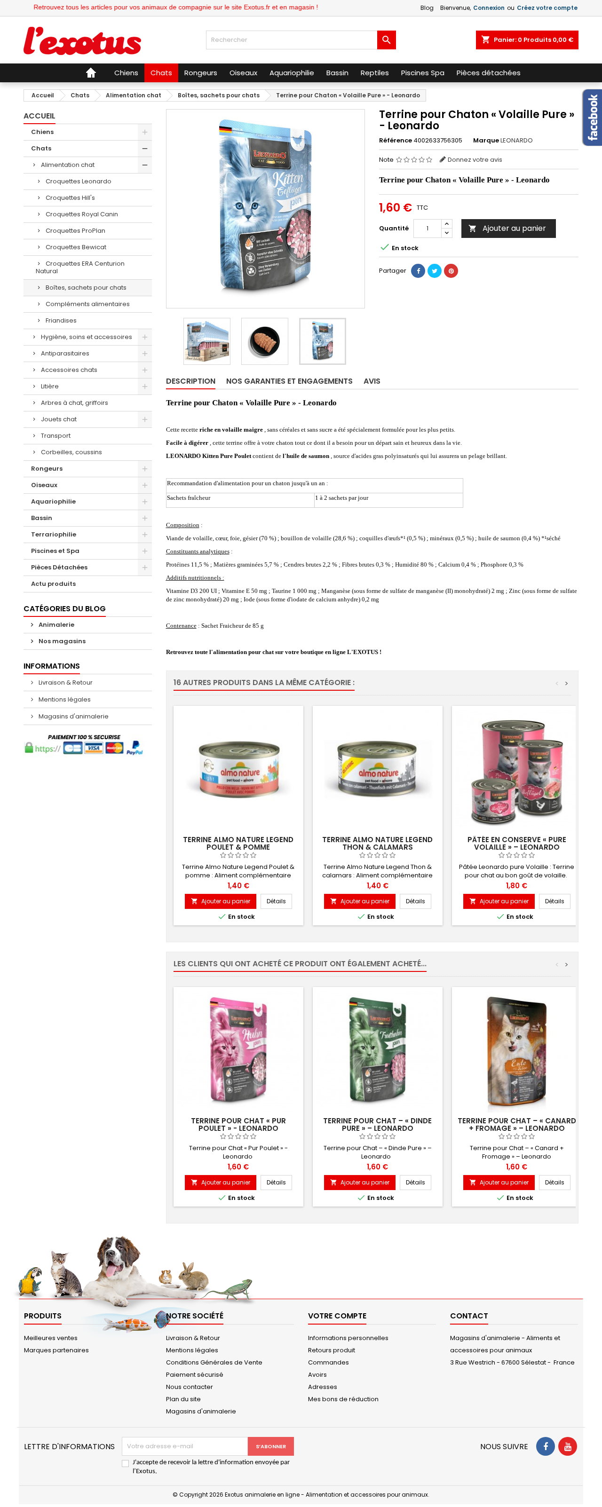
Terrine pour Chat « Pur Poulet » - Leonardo (238, 1124)
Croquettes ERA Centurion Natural (80, 267)
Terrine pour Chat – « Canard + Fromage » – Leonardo (517, 1124)
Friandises (61, 320)
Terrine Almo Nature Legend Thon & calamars (377, 843)
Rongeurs (47, 468)
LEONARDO (516, 140)
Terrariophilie (53, 534)
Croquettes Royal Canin (82, 214)
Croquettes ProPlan (75, 230)
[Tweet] (435, 271)
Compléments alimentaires (88, 304)
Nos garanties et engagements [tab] (289, 381)
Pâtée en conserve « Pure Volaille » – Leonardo (516, 843)
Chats (41, 148)
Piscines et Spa (55, 550)
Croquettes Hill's (70, 197)
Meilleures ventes (51, 1337)
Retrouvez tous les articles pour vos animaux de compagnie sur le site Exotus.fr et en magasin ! (152, 7)
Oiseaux (44, 485)
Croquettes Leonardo (78, 181)
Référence (395, 140)
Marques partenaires (56, 1350)
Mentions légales (64, 699)
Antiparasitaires (65, 353)
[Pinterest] (451, 271)
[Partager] (418, 271)
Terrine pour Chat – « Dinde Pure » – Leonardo (377, 1124)
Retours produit (331, 1350)
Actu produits (53, 583)
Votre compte (337, 1315)
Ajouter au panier (507, 228)
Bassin (41, 517)
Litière (50, 386)
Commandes (328, 1362)
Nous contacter (189, 1386)
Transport (56, 435)
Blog (427, 8)
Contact (469, 1315)
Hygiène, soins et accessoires (86, 336)
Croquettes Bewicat (76, 247)
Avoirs (317, 1374)
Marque (486, 140)
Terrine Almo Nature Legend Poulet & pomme (238, 843)
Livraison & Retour (65, 682)
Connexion (489, 8)
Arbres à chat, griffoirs (74, 402)
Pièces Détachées (59, 567)
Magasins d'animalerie (73, 716)
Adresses (322, 1386)
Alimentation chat (68, 164)
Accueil (39, 115)
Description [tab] (190, 381)
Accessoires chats (69, 369)
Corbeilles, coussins (71, 452)
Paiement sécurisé (194, 1374)
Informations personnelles (348, 1337)
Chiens (42, 131)
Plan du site (183, 1399)
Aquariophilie (53, 501)
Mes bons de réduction (343, 1399)
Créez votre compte (547, 8)
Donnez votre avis (475, 159)
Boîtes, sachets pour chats (86, 287)
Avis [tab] (372, 381)
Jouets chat (59, 419)
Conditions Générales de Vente (214, 1362)
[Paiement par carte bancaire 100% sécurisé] (88, 745)
